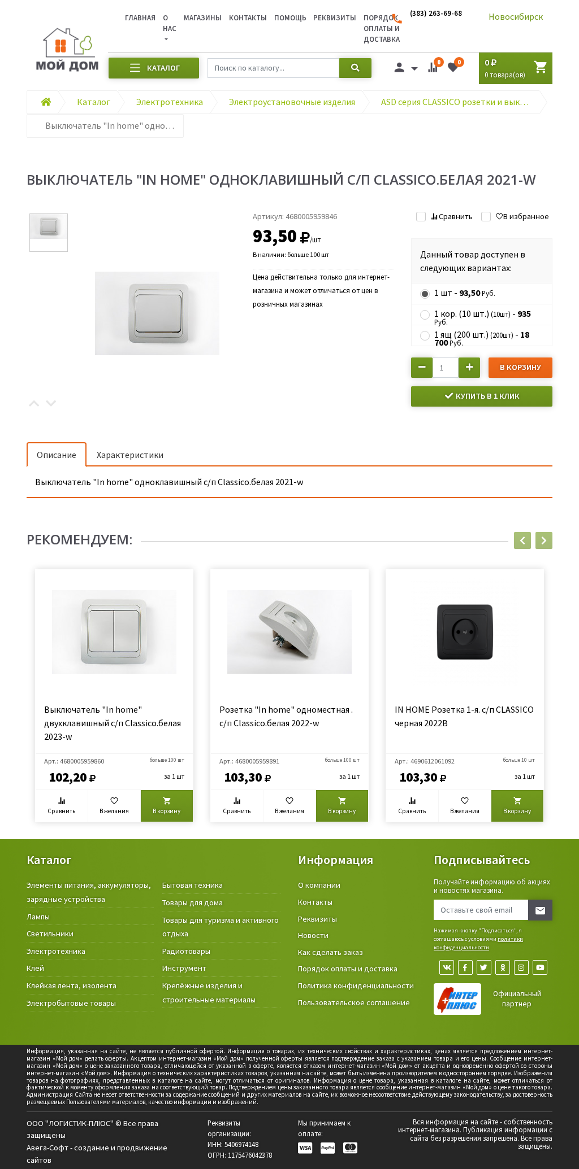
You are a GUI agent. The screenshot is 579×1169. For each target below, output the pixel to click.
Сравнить (455, 216)
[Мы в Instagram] (521, 967)
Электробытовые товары (71, 1003)
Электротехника (56, 951)
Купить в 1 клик (487, 396)
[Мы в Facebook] (465, 967)
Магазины (203, 17)
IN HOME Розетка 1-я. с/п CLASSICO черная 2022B (464, 716)
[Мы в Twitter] (484, 967)
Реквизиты (334, 17)
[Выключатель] (157, 312)
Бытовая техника (192, 885)
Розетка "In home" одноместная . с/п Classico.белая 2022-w (286, 716)
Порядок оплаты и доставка (347, 968)
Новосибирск (516, 16)
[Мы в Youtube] (540, 967)
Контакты (248, 17)
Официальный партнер (517, 999)
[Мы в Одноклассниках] (502, 967)
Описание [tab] (56, 454)
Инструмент (184, 968)
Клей (35, 968)
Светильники (50, 933)
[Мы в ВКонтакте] (446, 967)
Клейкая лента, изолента (71, 985)
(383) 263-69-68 (436, 13)
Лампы (38, 916)
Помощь (290, 17)
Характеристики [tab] (130, 454)
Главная (140, 17)
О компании (319, 885)
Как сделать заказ (330, 952)
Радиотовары (186, 951)
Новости (313, 935)
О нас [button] (169, 23)
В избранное (526, 216)
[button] (34, 404)
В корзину (520, 367)
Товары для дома (192, 902)
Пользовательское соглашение (354, 1002)
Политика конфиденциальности (356, 985)
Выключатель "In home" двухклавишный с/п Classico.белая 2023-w (112, 723)
